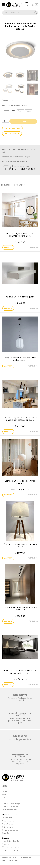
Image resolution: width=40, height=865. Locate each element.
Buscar (35, 12)
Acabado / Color (8, 111)
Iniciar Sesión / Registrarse (11, 841)
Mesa (4, 801)
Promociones (7, 818)
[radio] (20, 111)
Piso (3, 798)
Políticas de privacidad (10, 850)
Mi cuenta (5, 844)
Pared (4, 794)
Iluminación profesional (10, 807)
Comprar (23, 121)
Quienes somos (8, 827)
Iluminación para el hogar (11, 804)
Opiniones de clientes (10, 830)
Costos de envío (12, 134)
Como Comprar (8, 824)
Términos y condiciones (11, 847)
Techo (4, 791)
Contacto (5, 833)
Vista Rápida (33, 247)
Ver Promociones (12, 128)
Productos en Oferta (9, 810)
